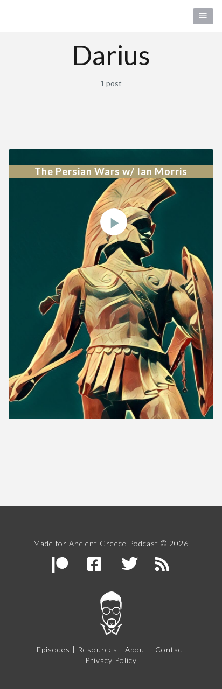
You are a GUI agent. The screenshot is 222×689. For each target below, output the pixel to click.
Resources (97, 649)
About (136, 649)
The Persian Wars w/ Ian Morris (111, 171)
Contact (170, 649)
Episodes (53, 649)
